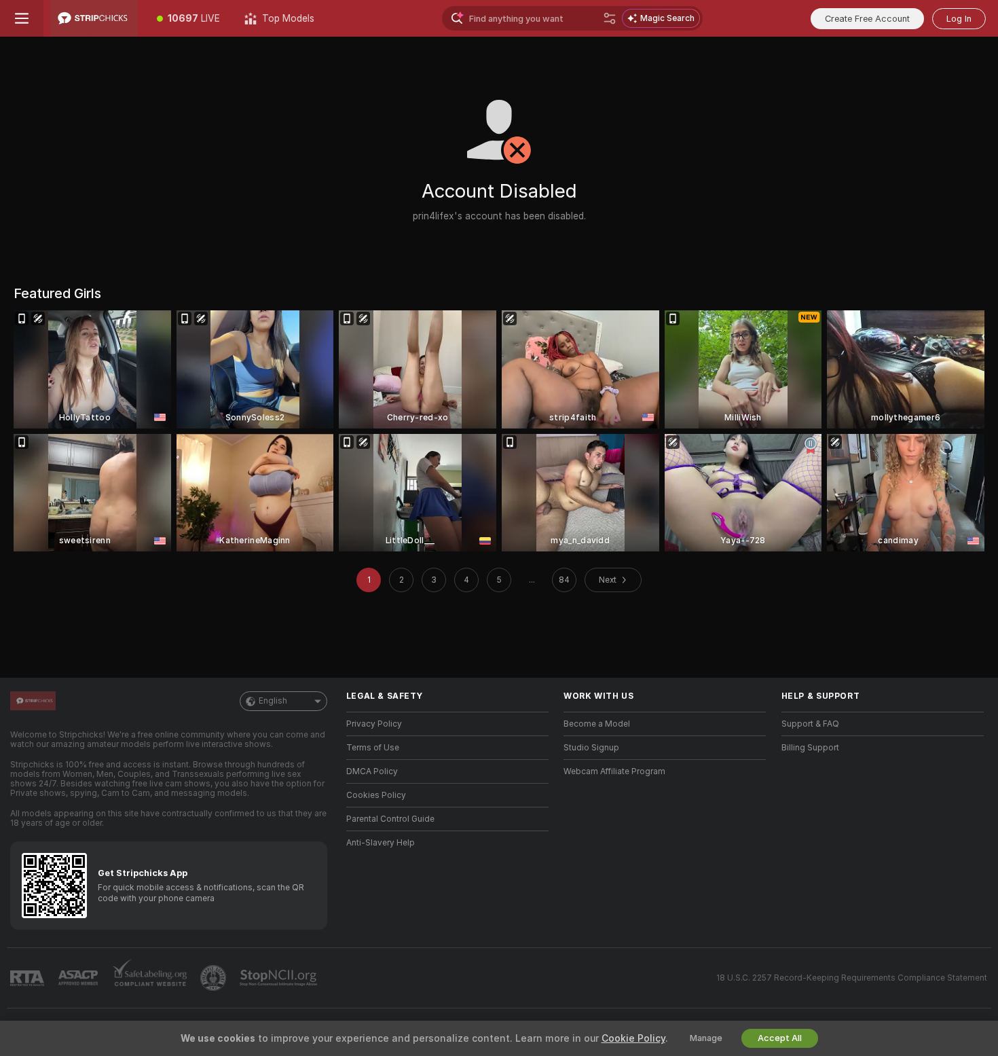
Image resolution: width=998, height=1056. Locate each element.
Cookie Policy (633, 1038)
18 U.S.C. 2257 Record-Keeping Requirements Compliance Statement (851, 978)
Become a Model (596, 724)
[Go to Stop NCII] (280, 978)
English (273, 701)
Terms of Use (372, 747)
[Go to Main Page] (94, 18)
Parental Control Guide (390, 819)
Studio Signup (591, 747)
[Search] (609, 18)
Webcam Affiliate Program (614, 771)
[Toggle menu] (21, 18)
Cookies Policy (376, 795)
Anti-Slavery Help (380, 843)
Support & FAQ (810, 724)
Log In (959, 19)
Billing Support (810, 747)
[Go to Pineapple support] (214, 978)
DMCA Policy (372, 771)
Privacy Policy (374, 724)
